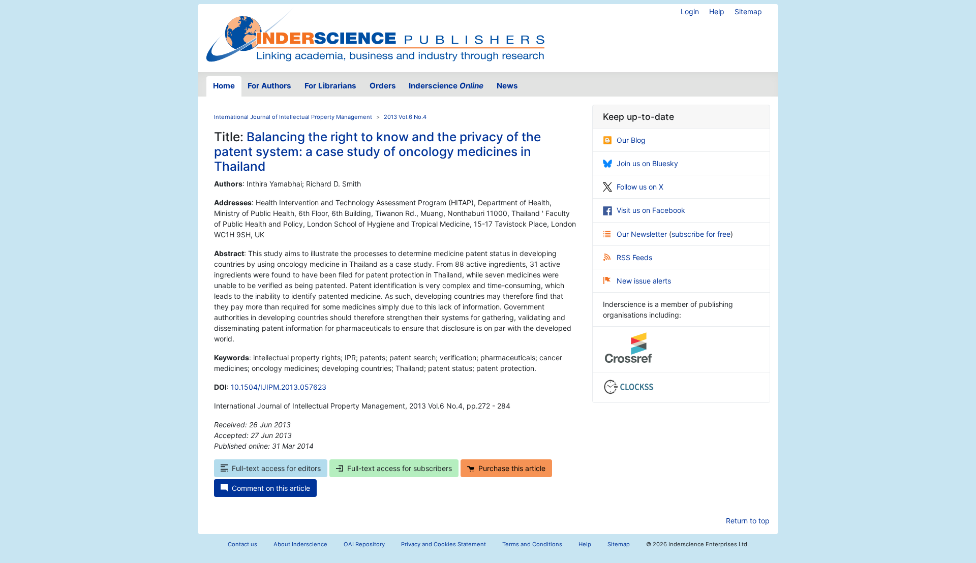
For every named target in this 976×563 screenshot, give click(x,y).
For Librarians (330, 85)
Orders (383, 85)
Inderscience (446, 85)
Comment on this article (271, 488)
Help (716, 11)
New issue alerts (644, 280)
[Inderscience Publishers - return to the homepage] (375, 34)
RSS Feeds (634, 257)
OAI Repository (364, 544)
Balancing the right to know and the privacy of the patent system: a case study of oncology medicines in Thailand (377, 151)
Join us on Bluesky (647, 163)
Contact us (242, 544)
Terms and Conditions (532, 544)
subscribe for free (701, 234)
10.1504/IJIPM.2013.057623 (278, 387)
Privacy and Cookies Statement (443, 544)
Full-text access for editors (276, 468)
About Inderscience (300, 544)
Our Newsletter (643, 234)
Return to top (748, 520)
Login (690, 11)
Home (224, 85)
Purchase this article (511, 468)
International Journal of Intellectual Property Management (293, 116)
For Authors (269, 85)
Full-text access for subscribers (399, 468)
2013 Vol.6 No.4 (405, 116)
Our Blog (631, 140)
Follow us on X (640, 186)
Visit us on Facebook (651, 210)
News (507, 85)
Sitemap (748, 11)
